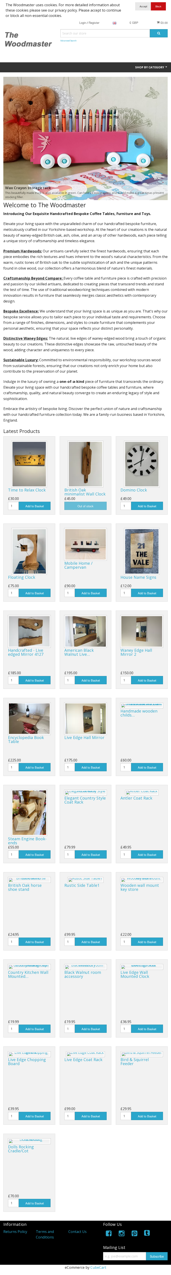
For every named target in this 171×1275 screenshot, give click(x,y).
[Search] (159, 33)
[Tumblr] (147, 1234)
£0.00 (164, 22)
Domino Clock (133, 490)
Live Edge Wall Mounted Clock (134, 974)
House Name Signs (138, 577)
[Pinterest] (134, 1234)
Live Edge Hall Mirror (84, 737)
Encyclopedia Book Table (26, 739)
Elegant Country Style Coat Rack (85, 800)
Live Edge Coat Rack (83, 1059)
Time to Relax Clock (27, 490)
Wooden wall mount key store (139, 887)
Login (82, 22)
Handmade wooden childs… (138, 713)
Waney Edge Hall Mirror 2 (136, 652)
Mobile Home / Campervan (78, 565)
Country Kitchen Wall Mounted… (28, 974)
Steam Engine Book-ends (27, 840)
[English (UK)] (114, 22)
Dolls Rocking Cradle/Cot (21, 1148)
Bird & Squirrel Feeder (134, 1061)
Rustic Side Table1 (82, 885)
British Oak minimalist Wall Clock (85, 492)
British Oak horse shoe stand (25, 887)
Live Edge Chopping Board (27, 1061)
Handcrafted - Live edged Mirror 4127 (25, 652)
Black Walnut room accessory (82, 974)
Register (94, 22)
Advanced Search (68, 40)
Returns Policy (15, 1231)
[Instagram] (121, 1234)
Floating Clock (21, 577)
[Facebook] (108, 1234)
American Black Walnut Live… (79, 652)
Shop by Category (150, 67)
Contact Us (77, 1231)
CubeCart (98, 1267)
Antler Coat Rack (136, 798)
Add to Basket (34, 506)
